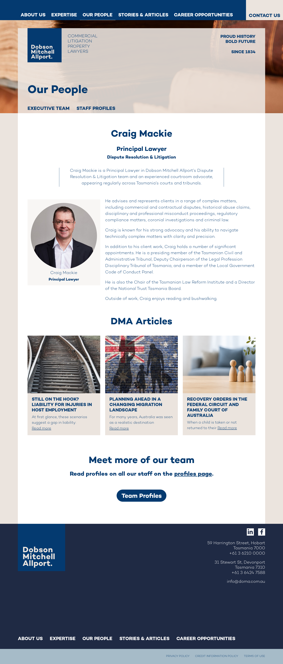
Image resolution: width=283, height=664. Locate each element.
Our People (98, 15)
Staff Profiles (95, 108)
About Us (33, 15)
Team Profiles (142, 496)
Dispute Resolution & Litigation (141, 157)
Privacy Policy (177, 656)
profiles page (193, 473)
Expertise (64, 15)
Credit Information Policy (216, 656)
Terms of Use (254, 656)
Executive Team (49, 108)
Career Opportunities (203, 15)
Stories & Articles (143, 15)
